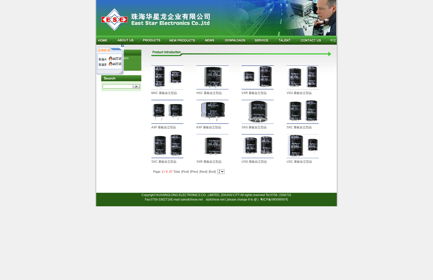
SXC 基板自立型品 (299, 127)
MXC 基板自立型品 (164, 93)
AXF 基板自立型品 (163, 127)
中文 (333, 40)
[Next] (203, 171)
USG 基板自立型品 (254, 161)
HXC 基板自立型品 (209, 93)
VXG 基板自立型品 (299, 93)
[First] (185, 171)
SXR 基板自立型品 (209, 161)
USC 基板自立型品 (299, 161)
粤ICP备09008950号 (274, 199)
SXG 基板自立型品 (254, 127)
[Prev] (194, 171)
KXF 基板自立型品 (208, 127)
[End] (212, 171)
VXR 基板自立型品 (254, 93)
